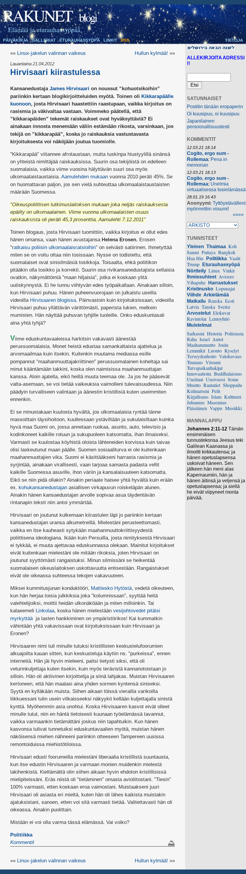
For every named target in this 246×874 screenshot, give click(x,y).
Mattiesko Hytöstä (111, 588)
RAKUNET (37, 15)
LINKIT (110, 40)
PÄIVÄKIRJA (15, 40)
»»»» (238, 214)
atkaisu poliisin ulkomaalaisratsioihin (55, 247)
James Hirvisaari (69, 88)
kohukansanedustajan (43, 487)
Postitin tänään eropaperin (215, 106)
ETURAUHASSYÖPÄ (79, 40)
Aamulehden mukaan (84, 177)
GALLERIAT (44, 40)
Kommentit (22, 842)
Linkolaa (45, 611)
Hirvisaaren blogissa (53, 300)
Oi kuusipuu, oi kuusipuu (213, 113)
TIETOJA (234, 40)
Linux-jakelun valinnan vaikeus (51, 53)
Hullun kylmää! (151, 53)
